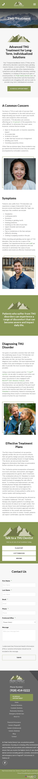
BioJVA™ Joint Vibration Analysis (13, 381)
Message (5, 627)
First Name (7, 581)
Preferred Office (8, 618)
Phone (5, 609)
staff (30, 243)
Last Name (7, 590)
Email (5, 599)
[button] (34, 4)
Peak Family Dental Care (24, 76)
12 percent (16, 122)
